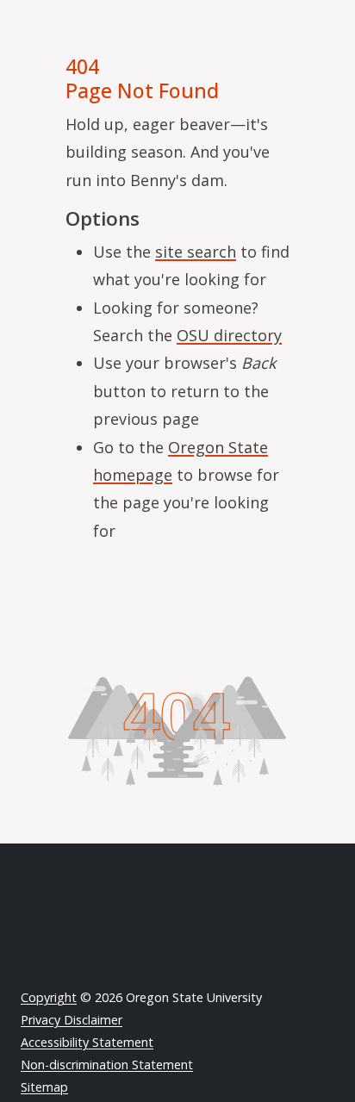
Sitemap (44, 1087)
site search (195, 251)
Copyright (49, 997)
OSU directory (229, 335)
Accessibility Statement (87, 1042)
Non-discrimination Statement (107, 1064)
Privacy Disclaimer (71, 1020)
